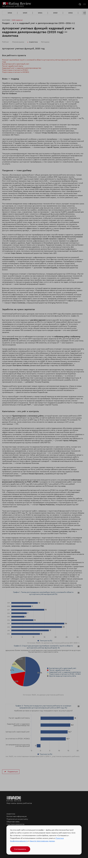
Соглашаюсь (20, 849)
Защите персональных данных (42, 841)
